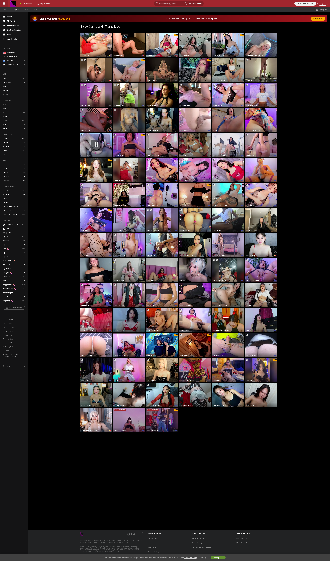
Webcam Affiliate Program (201, 547)
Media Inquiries (8, 331)
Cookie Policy (190, 558)
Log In (322, 4)
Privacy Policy (8, 335)
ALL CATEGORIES (15, 308)
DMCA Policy (153, 547)
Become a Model (9, 343)
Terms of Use (8, 339)
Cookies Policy (153, 552)
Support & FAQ (8, 320)
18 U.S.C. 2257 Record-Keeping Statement (11, 355)
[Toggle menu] (4, 3)
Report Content (8, 327)
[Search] (186, 3)
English (134, 534)
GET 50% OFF (318, 19)
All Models (6, 351)
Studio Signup (8, 347)
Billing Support (8, 323)
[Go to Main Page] (13, 3)
